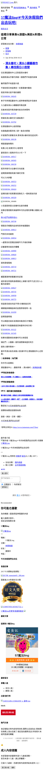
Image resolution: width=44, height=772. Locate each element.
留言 (23, 456)
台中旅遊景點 (20, 465)
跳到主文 (4, 29)
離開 (13, 767)
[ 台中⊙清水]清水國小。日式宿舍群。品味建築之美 (17, 386)
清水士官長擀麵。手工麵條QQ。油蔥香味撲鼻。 (16, 377)
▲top (3, 469)
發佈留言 (5, 487)
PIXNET (10, 738)
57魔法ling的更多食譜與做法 (12, 611)
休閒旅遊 (19, 44)
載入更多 (5, 473)
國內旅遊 (18, 462)
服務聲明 (25, 741)
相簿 (7, 48)
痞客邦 (18, 456)
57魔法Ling (5, 443)
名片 (7, 54)
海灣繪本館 (37, 367)
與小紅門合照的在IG (9, 217)
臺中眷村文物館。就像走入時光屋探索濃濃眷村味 (17, 395)
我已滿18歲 (5, 767)
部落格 (8, 51)
